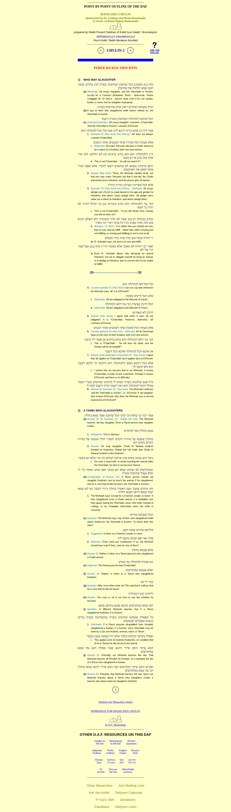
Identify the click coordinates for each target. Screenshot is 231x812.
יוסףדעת (122, 761)
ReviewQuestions (131, 742)
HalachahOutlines (97, 751)
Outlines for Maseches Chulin (116, 702)
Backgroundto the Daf (115, 742)
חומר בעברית (105, 799)
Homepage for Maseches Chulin (115, 711)
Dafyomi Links (126, 807)
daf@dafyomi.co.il (105, 36)
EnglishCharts (123, 751)
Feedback (101, 807)
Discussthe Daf (113, 770)
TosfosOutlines (110, 751)
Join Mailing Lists (131, 785)
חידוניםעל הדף (132, 761)
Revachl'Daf (135, 751)
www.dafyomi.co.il (125, 36)
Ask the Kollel (99, 792)
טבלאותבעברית (111, 761)
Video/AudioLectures (128, 770)
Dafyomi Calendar (128, 792)
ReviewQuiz (99, 761)
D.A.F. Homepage (115, 724)
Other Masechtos (100, 785)
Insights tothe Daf (99, 742)
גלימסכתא (100, 770)
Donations (127, 799)
